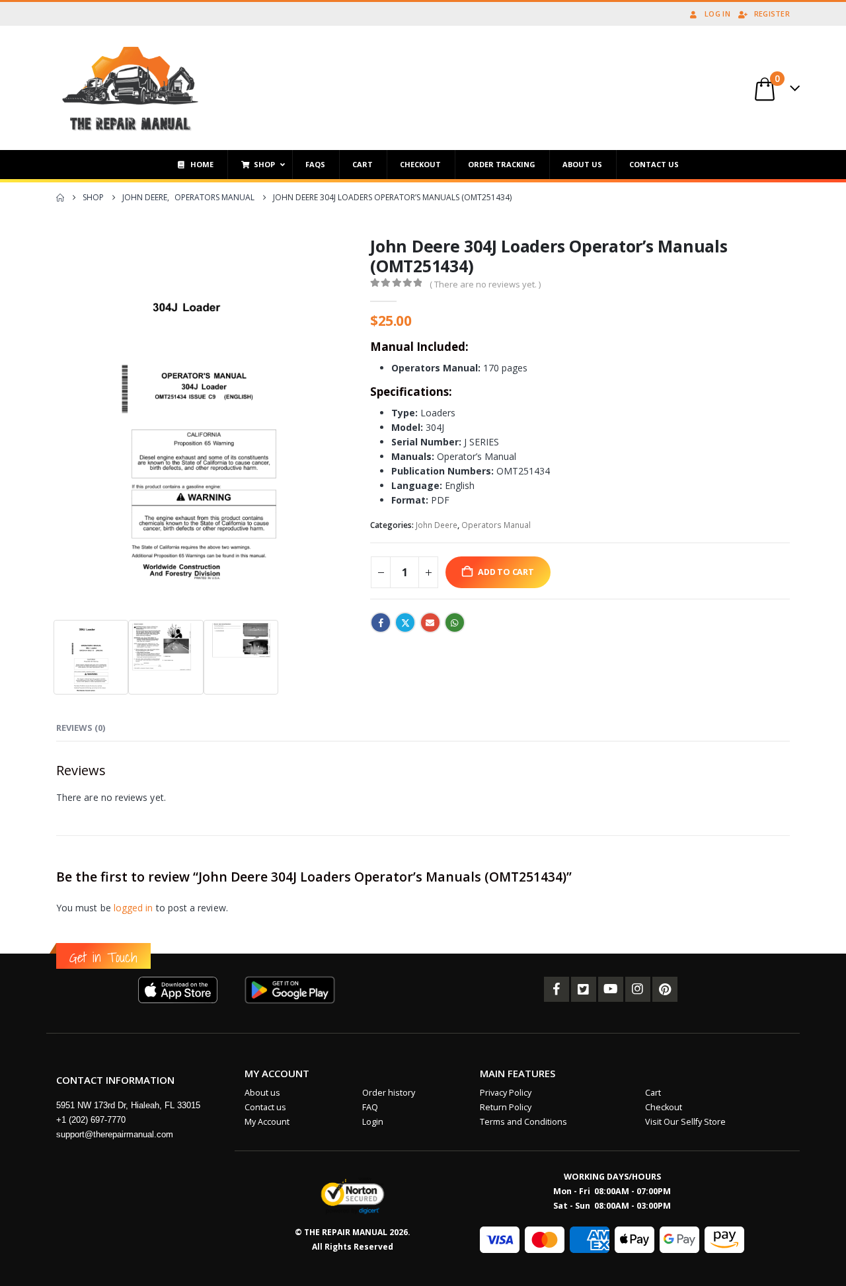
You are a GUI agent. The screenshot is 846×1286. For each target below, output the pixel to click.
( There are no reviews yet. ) (485, 284)
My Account (267, 1121)
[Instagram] (637, 989)
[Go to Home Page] (60, 197)
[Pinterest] (664, 989)
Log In (717, 14)
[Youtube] (610, 989)
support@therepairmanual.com (114, 1134)
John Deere (436, 525)
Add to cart (506, 572)
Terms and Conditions (523, 1121)
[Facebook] (556, 989)
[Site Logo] (130, 88)
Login (372, 1121)
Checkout (663, 1107)
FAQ (370, 1107)
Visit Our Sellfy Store (685, 1121)
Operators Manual (496, 525)
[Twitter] (583, 989)
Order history (388, 1092)
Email (430, 622)
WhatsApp (454, 622)
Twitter (405, 622)
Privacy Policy (505, 1092)
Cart (653, 1092)
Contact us (265, 1107)
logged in (133, 907)
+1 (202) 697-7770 (91, 1120)
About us (262, 1092)
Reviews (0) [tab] (80, 728)
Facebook (380, 622)
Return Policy (505, 1107)
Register (772, 14)
